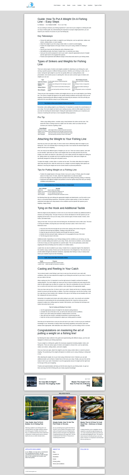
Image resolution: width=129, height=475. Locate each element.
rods (64, 5)
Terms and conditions (58, 463)
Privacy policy (56, 461)
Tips (85, 5)
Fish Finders (57, 5)
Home (54, 459)
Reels (68, 5)
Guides (79, 5)
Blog (54, 452)
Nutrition (90, 5)
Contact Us (56, 454)
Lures (73, 5)
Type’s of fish (98, 5)
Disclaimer (56, 456)
